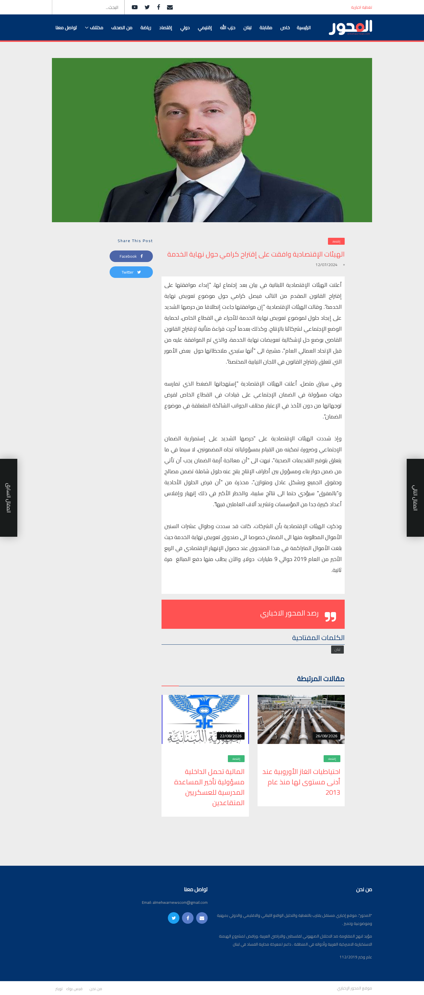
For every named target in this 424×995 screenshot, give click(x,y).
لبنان (247, 27)
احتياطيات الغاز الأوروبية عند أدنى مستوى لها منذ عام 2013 (301, 782)
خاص (285, 27)
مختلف (96, 27)
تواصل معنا (66, 27)
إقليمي (205, 27)
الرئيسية (304, 27)
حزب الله (227, 27)
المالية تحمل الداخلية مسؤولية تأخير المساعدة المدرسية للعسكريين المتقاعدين (209, 787)
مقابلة (266, 27)
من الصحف (121, 27)
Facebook (129, 256)
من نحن (95, 989)
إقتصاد (165, 27)
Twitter (128, 272)
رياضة (145, 27)
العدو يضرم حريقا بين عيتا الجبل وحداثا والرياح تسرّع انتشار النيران (289, 7)
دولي (185, 27)
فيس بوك (74, 989)
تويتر (59, 989)
